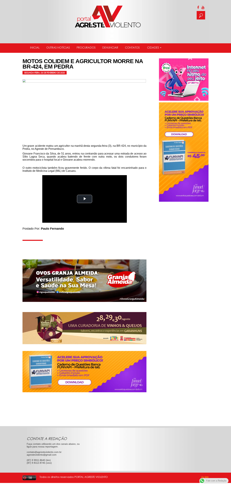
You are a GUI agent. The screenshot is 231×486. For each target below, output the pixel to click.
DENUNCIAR (110, 47)
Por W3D (205, 477)
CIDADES (153, 47)
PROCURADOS (86, 47)
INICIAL (35, 47)
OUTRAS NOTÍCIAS (58, 47)
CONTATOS (132, 47)
